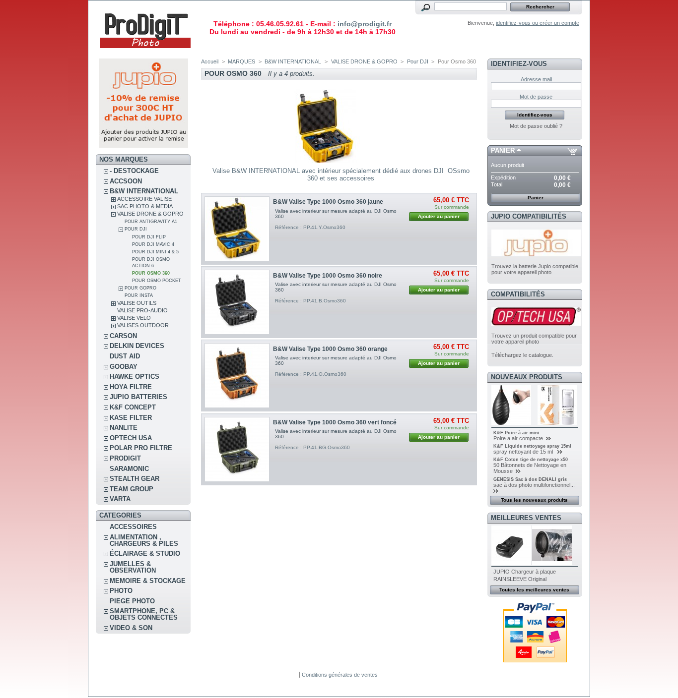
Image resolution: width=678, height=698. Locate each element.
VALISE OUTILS (136, 303)
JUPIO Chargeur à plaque (524, 572)
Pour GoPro (140, 288)
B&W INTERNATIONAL (144, 191)
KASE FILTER (131, 417)
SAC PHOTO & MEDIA (145, 206)
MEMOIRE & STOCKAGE (148, 580)
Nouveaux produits (526, 377)
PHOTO (121, 590)
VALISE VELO (134, 318)
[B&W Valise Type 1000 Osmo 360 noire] (237, 302)
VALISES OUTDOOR (143, 325)
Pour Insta (139, 295)
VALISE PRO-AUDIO (142, 310)
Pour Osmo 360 (151, 273)
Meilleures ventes (526, 518)
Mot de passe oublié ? (536, 126)
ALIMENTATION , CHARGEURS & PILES (144, 540)
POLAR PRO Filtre (141, 448)
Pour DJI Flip (149, 236)
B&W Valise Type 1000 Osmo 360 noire (327, 275)
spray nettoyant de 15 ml (524, 452)
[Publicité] (143, 146)
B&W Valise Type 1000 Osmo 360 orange (330, 349)
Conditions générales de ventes (340, 675)
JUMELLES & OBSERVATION (133, 567)
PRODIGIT (125, 458)
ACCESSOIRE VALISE (144, 199)
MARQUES (241, 61)
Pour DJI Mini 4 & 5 (155, 251)
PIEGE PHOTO (132, 601)
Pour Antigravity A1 (151, 221)
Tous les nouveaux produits (534, 500)
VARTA (120, 499)
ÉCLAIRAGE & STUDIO (145, 553)
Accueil (209, 61)
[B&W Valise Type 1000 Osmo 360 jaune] (237, 228)
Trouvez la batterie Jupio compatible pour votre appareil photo (534, 269)
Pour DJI (136, 229)
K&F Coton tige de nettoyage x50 (530, 459)
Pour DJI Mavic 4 (153, 244)
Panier (503, 150)
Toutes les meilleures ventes (534, 589)
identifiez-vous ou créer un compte (537, 23)
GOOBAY (123, 366)
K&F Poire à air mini (516, 432)
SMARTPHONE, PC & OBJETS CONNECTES (144, 614)
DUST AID (125, 356)
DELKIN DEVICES (137, 345)
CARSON (123, 336)
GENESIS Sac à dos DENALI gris (530, 479)
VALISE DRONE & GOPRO (150, 214)
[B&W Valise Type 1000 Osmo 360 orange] (237, 375)
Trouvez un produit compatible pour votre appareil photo (534, 339)
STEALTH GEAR (134, 478)
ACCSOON (126, 181)
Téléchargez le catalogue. (522, 355)
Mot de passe (536, 97)
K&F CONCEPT (133, 407)
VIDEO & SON (131, 628)
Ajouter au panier (439, 216)
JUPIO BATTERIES (138, 397)
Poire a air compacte (518, 438)
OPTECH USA (131, 438)
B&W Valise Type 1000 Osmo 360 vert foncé (335, 422)
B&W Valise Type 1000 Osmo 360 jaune (328, 201)
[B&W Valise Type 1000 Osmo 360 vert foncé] (237, 449)
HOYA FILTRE (131, 387)
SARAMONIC (129, 468)
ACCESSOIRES (133, 526)
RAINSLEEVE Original (519, 579)
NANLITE (123, 427)
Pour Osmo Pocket (156, 280)
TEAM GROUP (131, 489)
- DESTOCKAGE (134, 170)
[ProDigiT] (145, 52)
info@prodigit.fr (365, 24)
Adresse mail (536, 79)
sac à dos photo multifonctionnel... (534, 485)
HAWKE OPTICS (134, 376)
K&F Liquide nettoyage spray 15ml (532, 446)
